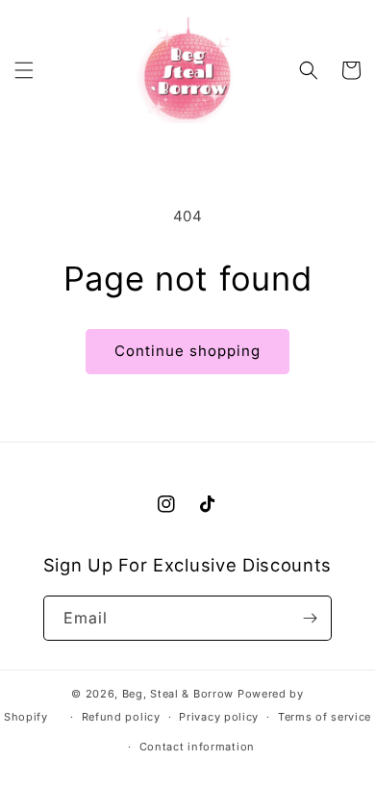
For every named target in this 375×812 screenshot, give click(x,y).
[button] (24, 70)
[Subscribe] (309, 618)
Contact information (197, 746)
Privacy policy (219, 716)
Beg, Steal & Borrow (178, 693)
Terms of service (324, 716)
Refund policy (121, 716)
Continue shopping (187, 351)
